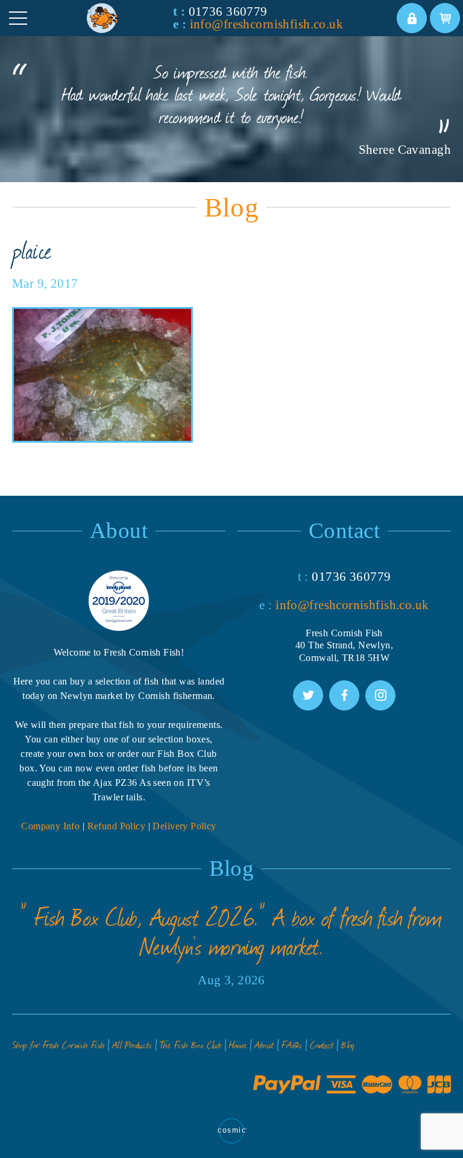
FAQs (292, 1044)
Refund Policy (116, 826)
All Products (132, 1044)
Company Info (50, 826)
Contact (322, 1044)
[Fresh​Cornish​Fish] (128, 18)
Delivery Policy (184, 826)
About (264, 1044)
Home (238, 1044)
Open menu (18, 18)
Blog (347, 1044)
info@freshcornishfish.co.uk (266, 24)
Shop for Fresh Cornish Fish (58, 1044)
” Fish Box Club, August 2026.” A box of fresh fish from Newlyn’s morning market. (231, 931)
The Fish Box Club (190, 1044)
